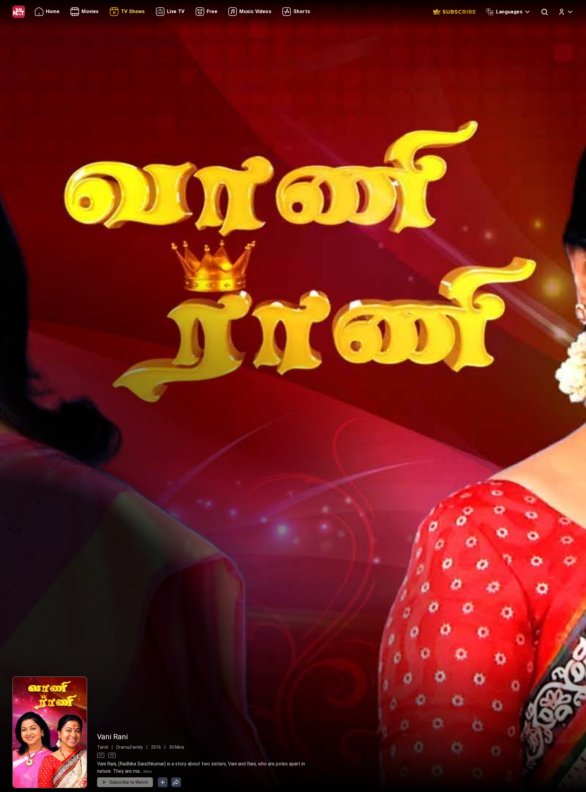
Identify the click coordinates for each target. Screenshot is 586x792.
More (147, 771)
